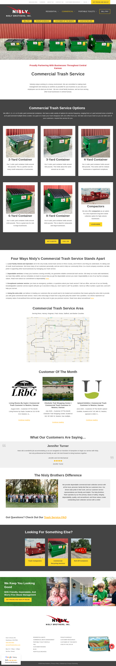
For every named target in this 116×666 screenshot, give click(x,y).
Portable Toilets (86, 11)
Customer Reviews (39, 646)
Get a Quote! (52, 241)
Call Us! (66, 241)
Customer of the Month (69, 642)
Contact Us (59, 2)
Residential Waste (39, 637)
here (47, 278)
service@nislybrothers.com (13, 645)
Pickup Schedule (42, 21)
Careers (42, 2)
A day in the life (86, 21)
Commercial (67, 11)
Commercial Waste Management (43, 639)
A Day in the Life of (67, 644)
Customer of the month (64, 21)
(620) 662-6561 (33, 2)
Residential (51, 11)
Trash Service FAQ (55, 517)
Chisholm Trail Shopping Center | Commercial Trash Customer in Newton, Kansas (57, 405)
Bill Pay (104, 11)
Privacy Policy (55, 663)
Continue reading (24, 420)
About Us (50, 2)
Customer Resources (72, 2)
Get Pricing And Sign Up (101, 2)
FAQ (34, 644)
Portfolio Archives (39, 651)
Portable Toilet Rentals (41, 642)
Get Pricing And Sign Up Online (18, 599)
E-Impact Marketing (72, 663)
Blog (85, 2)
